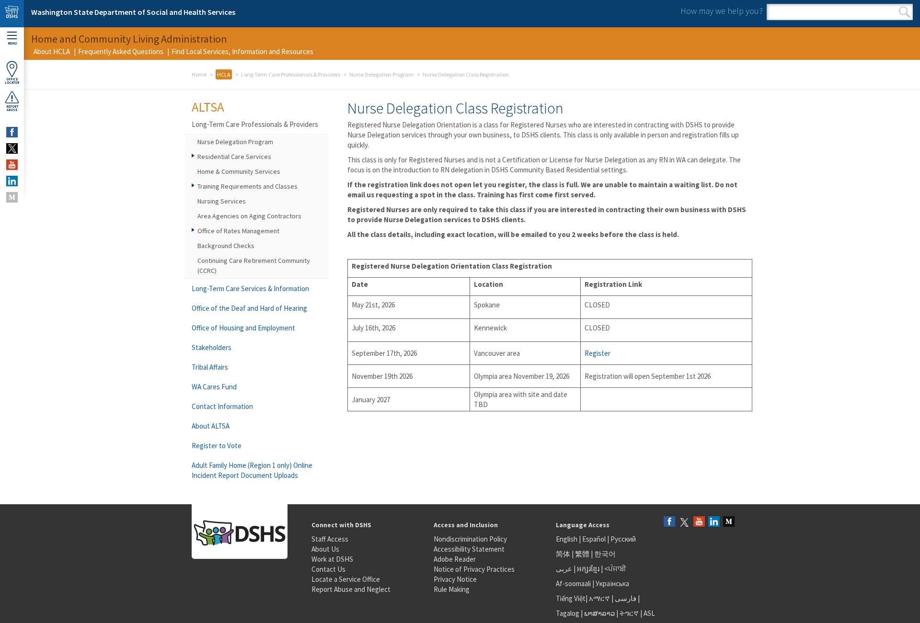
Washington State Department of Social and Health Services (133, 12)
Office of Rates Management (238, 231)
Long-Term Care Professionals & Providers (290, 74)
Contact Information (222, 406)
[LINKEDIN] (12, 181)
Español (594, 539)
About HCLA (52, 51)
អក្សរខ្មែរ (588, 568)
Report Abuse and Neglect (351, 589)
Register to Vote (217, 445)
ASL (649, 613)
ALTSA (208, 107)
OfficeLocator (12, 81)
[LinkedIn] (714, 522)
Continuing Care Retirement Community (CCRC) (253, 265)
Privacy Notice (455, 579)
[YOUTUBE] (12, 165)
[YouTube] (699, 522)
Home (199, 74)
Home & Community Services (238, 171)
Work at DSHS (332, 559)
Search (904, 12)
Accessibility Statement (469, 549)
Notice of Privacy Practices (474, 569)
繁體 (583, 553)
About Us (325, 549)
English (567, 539)
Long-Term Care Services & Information (250, 288)
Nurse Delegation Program (381, 74)
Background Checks (225, 245)
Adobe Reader (455, 559)
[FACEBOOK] (12, 132)
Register (597, 353)
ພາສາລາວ (599, 613)
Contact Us (328, 569)
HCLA (223, 74)
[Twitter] (684, 522)
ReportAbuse (12, 108)
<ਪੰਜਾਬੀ (615, 568)
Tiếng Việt (571, 598)
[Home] (12, 13)
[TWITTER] (12, 148)
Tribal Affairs (210, 367)
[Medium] (729, 522)
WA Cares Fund (214, 386)
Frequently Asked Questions (120, 51)
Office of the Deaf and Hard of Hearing (249, 308)
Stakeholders (211, 347)
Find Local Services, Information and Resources (242, 51)
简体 (563, 553)
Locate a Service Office (345, 579)
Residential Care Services (234, 156)
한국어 (605, 553)
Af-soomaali (573, 583)
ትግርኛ (629, 613)
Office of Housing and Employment (243, 327)
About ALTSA (211, 425)
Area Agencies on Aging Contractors (249, 216)
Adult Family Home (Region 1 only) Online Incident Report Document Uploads (252, 470)
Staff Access (329, 539)
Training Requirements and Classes (247, 186)
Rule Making (452, 589)
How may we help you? (721, 11)
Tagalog (567, 613)
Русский (623, 539)
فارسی (624, 598)
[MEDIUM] (12, 197)
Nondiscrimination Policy (470, 539)
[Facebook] (669, 522)
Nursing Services (221, 201)
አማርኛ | (601, 598)
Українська (612, 583)
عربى (564, 568)
